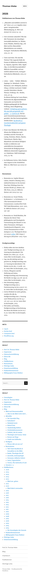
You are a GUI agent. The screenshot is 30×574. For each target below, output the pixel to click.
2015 (7, 500)
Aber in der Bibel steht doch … (17, 414)
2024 (7, 474)
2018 (7, 493)
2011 (7, 509)
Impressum (8, 352)
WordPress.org (9, 336)
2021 (7, 483)
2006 (7, 521)
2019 (7, 490)
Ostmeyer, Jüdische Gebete (16, 458)
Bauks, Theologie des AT (15, 453)
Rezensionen (8, 363)
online (13, 234)
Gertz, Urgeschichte (13, 460)
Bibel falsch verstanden (15, 488)
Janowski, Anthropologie (15, 456)
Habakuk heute (12, 423)
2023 (7, 476)
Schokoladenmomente (14, 430)
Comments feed (9, 333)
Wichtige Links (9, 366)
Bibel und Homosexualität (14, 411)
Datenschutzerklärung (11, 354)
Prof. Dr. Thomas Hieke (11, 349)
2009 (7, 514)
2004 (7, 525)
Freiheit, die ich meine (14, 432)
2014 (7, 502)
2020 (7, 486)
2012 (7, 507)
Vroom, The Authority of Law (17, 462)
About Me (7, 356)
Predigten (9, 442)
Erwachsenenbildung (11, 368)
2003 (7, 528)
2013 (7, 504)
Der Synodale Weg (13, 418)
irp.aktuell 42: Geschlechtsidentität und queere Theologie (15, 123)
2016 (7, 497)
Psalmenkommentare (11, 370)
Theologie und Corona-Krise (16, 435)
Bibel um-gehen (12, 481)
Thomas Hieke (9, 6)
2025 (7, 472)
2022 (7, 479)
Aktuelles (9, 416)
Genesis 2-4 (10, 465)
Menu (25, 6)
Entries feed (8, 331)
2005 (7, 523)
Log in (6, 329)
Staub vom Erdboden (14, 439)
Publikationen (8, 361)
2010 (7, 511)
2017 (7, 495)
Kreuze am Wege (12, 437)
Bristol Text (11, 425)
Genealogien (8, 397)
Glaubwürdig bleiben (14, 428)
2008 (7, 516)
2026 (7, 469)
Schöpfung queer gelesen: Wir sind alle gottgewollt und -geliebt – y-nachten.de (15, 111)
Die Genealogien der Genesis (16, 530)
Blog (5, 359)
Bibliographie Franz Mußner (13, 373)
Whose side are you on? (15, 444)
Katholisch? (11, 421)
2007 (7, 518)
